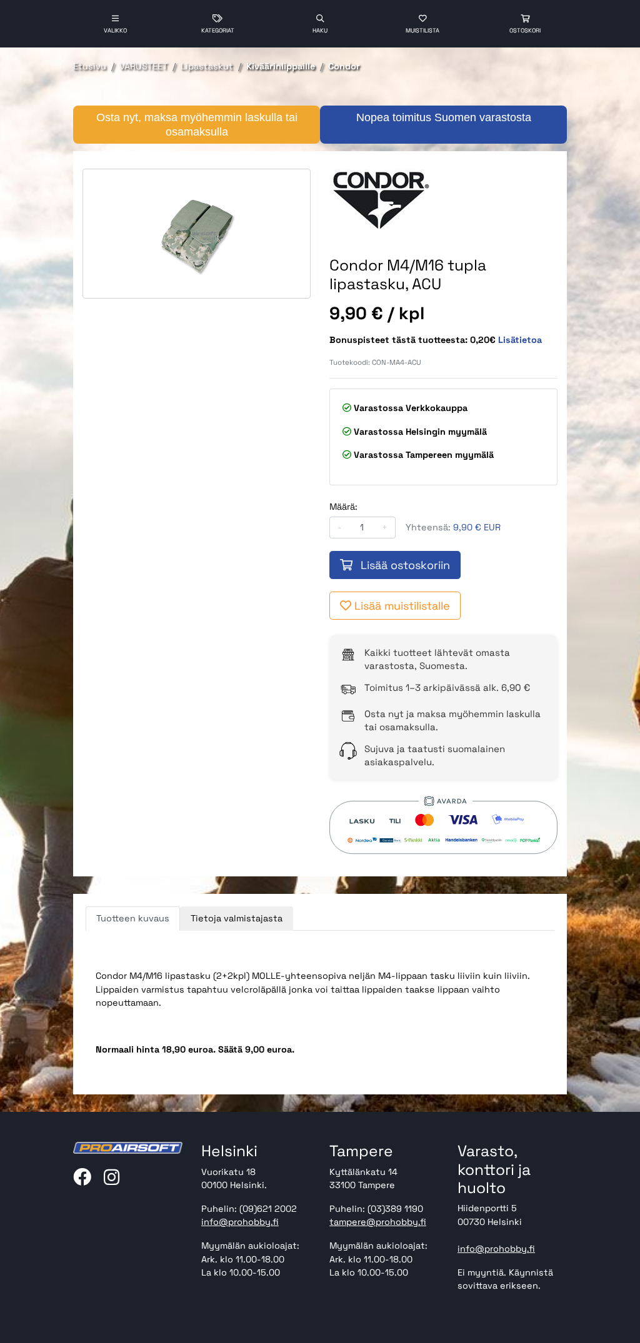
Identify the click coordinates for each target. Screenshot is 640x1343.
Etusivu (89, 66)
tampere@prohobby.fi (377, 1221)
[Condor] (386, 200)
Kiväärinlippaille (280, 66)
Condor (344, 66)
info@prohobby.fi (240, 1221)
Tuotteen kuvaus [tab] (132, 918)
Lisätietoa (520, 339)
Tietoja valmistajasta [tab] (236, 918)
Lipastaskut (207, 66)
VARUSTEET (143, 66)
